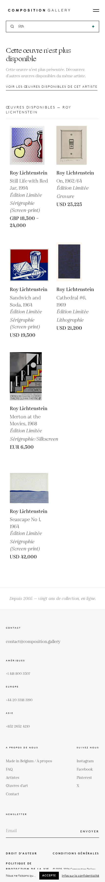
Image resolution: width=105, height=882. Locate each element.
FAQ (9, 769)
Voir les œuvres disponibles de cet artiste (51, 86)
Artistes (12, 777)
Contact (12, 794)
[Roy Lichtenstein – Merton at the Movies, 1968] (34, 376)
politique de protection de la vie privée (27, 869)
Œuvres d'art (17, 785)
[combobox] (52, 26)
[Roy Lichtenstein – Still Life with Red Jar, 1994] (29, 145)
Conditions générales (76, 853)
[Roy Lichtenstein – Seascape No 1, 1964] (29, 483)
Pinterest (84, 777)
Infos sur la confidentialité (80, 875)
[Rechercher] (93, 26)
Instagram (85, 761)
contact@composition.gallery (33, 642)
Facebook (85, 769)
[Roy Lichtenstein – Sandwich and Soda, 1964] (29, 261)
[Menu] (96, 10)
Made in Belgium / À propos (29, 761)
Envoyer (89, 831)
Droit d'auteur (21, 853)
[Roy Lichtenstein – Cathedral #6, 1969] (75, 261)
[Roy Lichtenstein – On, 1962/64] (75, 145)
